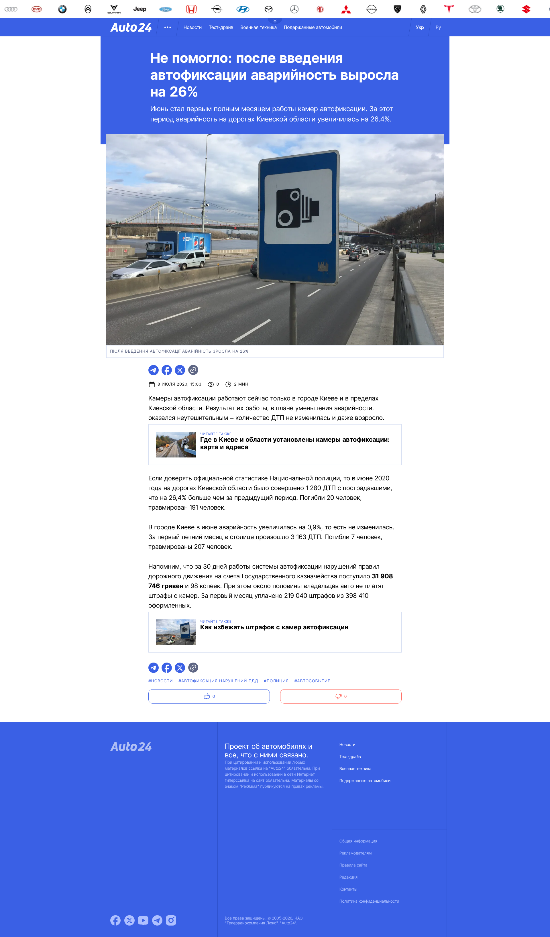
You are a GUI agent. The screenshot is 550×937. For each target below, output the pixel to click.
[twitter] (180, 370)
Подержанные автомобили (313, 27)
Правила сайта (353, 865)
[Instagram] (171, 920)
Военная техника (258, 27)
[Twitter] (129, 920)
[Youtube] (143, 920)
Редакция (348, 877)
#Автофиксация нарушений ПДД (218, 681)
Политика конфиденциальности (369, 901)
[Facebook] (115, 920)
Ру (438, 27)
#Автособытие (312, 681)
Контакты (348, 889)
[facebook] (167, 370)
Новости (193, 27)
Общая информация (358, 841)
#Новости (160, 681)
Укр (420, 27)
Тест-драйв (221, 27)
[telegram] (153, 370)
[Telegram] (157, 920)
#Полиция (276, 681)
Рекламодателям (355, 853)
